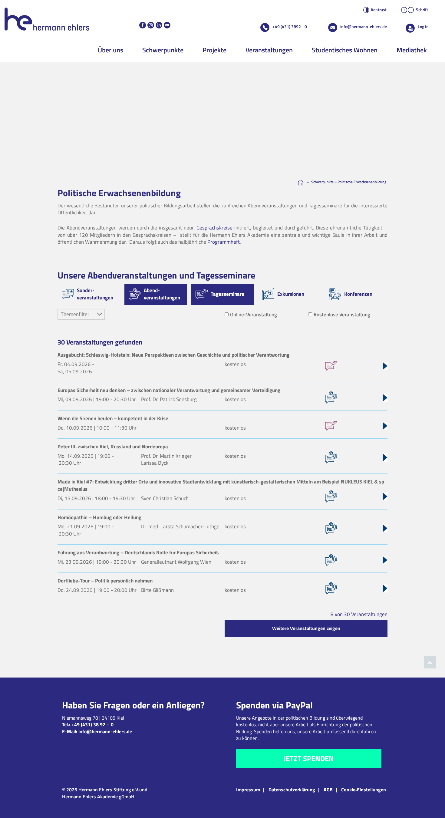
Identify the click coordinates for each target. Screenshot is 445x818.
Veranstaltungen (269, 50)
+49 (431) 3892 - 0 (289, 26)
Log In (423, 26)
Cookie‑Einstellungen (363, 789)
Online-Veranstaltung (253, 314)
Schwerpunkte (162, 50)
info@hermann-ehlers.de (363, 26)
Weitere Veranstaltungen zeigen (306, 628)
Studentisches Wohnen (344, 50)
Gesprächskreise (214, 228)
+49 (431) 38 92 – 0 (92, 724)
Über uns (110, 50)
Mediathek (412, 50)
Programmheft (223, 242)
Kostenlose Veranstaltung (342, 314)
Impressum (248, 789)
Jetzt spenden (309, 758)
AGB (328, 789)
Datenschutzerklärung (292, 789)
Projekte (214, 50)
